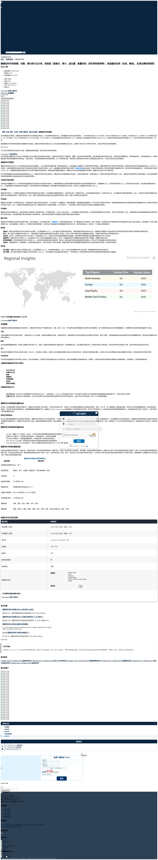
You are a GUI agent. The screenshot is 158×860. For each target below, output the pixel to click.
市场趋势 (6, 727)
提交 (79, 441)
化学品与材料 (14, 31)
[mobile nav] (1, 7)
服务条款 (7, 814)
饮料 (73, 156)
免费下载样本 (23, 132)
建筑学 (11, 33)
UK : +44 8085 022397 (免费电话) (35, 5)
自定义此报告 (33, 132)
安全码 (44, 772)
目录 (7, 132)
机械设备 (12, 18)
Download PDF (5, 790)
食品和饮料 (13, 22)
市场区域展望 (8, 734)
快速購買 (11, 93)
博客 (7, 40)
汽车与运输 (13, 20)
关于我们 (9, 44)
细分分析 (6, 731)
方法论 (16, 132)
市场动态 (6, 729)
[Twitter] (2, 833)
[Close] (84, 755)
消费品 (11, 36)
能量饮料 (55, 222)
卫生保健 (12, 16)
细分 (11, 132)
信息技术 (12, 14)
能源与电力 (13, 25)
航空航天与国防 (14, 27)
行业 (7, 11)
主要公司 (6, 736)
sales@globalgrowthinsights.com (12, 749)
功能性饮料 (79, 168)
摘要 (3, 132)
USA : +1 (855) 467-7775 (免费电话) (13, 5)
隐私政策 (7, 816)
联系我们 (9, 48)
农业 (11, 29)
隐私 (87, 446)
